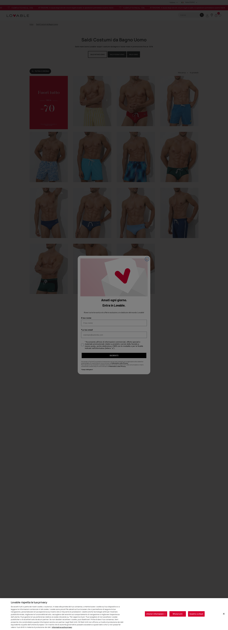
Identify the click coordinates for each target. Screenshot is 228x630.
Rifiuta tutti (177, 614)
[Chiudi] (224, 614)
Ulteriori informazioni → (156, 614)
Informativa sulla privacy (62, 627)
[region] (114, 614)
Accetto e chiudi (196, 614)
